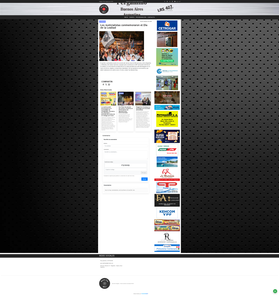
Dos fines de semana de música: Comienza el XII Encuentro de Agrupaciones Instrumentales (126, 109)
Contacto (151, 17)
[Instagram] (172, 1)
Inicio (126, 17)
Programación (141, 17)
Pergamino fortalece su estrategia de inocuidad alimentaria (143, 108)
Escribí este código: (109, 161)
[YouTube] (175, 1)
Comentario (106, 149)
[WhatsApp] (167, 1)
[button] (164, 1)
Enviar (144, 179)
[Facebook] (170, 1)
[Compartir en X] (106, 84)
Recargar (144, 172)
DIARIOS (132, 17)
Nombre (105, 143)
